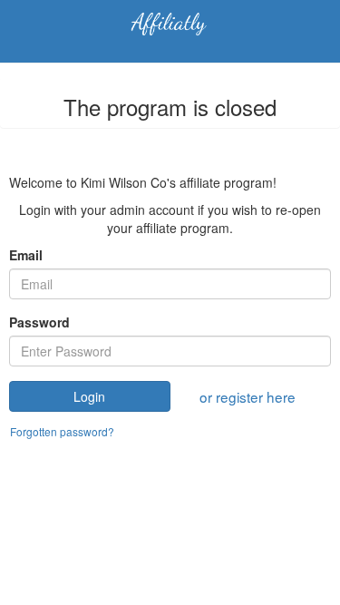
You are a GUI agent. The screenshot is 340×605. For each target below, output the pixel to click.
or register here (247, 396)
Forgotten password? (62, 431)
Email (26, 255)
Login (89, 396)
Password (39, 322)
